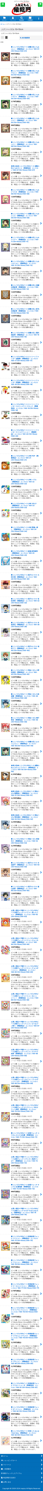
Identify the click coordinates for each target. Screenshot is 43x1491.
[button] (3, 5)
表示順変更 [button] (26, 38)
